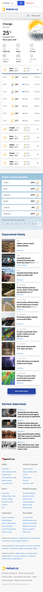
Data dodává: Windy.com (22, 577)
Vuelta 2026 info (28, 469)
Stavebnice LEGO (31, 553)
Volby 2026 (5, 469)
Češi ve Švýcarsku (7, 526)
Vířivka (35, 548)
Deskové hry (24, 556)
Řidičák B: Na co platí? (29, 526)
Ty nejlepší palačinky (29, 493)
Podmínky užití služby (26, 573)
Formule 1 (5, 505)
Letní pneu (16, 556)
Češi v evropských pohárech (19, 541)
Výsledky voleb (6, 474)
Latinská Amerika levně (9, 529)
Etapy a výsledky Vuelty (30, 472)
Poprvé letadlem (7, 520)
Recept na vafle (27, 505)
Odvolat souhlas (7, 580)
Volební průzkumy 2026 (9, 472)
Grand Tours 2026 (28, 483)
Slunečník (37, 546)
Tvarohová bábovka (29, 502)
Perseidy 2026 (35, 538)
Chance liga (5, 493)
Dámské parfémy (7, 556)
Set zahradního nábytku (16, 548)
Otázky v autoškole (28, 529)
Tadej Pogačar (27, 477)
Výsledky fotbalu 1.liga (8, 496)
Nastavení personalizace (23, 580)
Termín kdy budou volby (9, 477)
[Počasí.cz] (10, 9)
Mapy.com (15, 538)
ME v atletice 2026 (7, 502)
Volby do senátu (7, 480)
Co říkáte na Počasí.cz (9, 573)
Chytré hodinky (6, 559)
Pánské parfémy (17, 559)
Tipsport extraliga (7, 499)
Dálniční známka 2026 (29, 520)
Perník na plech (27, 507)
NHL (3, 507)
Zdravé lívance (27, 499)
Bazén (12, 546)
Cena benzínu (6, 541)
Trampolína (30, 546)
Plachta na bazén (20, 546)
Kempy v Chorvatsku (8, 517)
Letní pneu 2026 (28, 517)
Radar (34, 577)
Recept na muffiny (28, 496)
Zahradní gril (28, 548)
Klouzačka (5, 548)
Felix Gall (25, 480)
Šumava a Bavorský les (9, 523)
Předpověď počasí (24, 538)
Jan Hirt (25, 474)
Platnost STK (27, 532)
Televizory (32, 556)
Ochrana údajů (7, 577)
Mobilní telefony (20, 553)
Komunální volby (7, 483)
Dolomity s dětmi (7, 532)
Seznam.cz (30, 3)
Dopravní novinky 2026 (30, 523)
